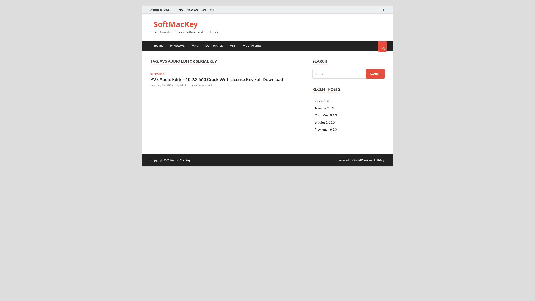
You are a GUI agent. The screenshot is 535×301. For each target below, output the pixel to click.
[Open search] (382, 46)
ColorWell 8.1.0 (326, 115)
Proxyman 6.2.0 (326, 129)
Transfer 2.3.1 (324, 108)
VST (212, 9)
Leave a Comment (201, 85)
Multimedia (252, 45)
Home (180, 9)
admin (183, 85)
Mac (203, 9)
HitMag (379, 160)
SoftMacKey (176, 24)
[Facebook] (384, 10)
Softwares (214, 45)
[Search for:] (348, 74)
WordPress (360, 160)
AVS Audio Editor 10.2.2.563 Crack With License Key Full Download (216, 79)
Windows (192, 9)
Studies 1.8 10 (325, 122)
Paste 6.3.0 (322, 101)
